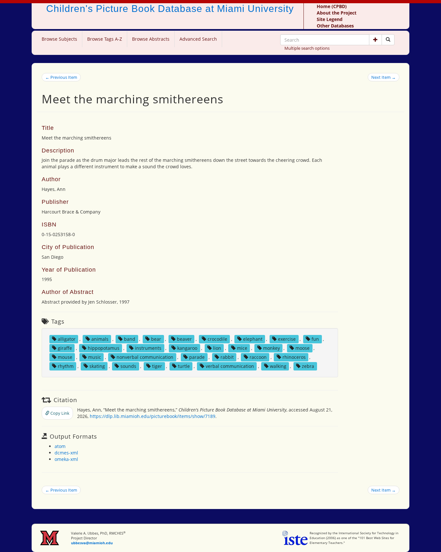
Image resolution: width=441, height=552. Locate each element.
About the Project (336, 13)
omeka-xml (66, 459)
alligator (67, 339)
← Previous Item (61, 77)
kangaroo (187, 348)
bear (156, 339)
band (129, 339)
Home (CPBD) (332, 6)
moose (302, 348)
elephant (252, 339)
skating (97, 366)
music (94, 357)
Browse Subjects (59, 39)
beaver (184, 339)
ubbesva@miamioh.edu (92, 542)
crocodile (217, 339)
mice (242, 348)
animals (99, 339)
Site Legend (330, 19)
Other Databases (335, 26)
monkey (271, 348)
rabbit (227, 357)
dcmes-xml (66, 453)
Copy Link (59, 413)
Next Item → (383, 77)
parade (197, 357)
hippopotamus (103, 348)
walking (278, 366)
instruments (148, 348)
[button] (375, 39)
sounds (128, 366)
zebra (308, 366)
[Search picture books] (388, 39)
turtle (184, 366)
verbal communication (230, 366)
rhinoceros (294, 357)
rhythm (66, 366)
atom (60, 446)
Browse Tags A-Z (104, 39)
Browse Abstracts (150, 39)
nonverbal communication (145, 357)
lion (217, 348)
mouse (65, 357)
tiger (157, 366)
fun (315, 339)
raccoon (258, 357)
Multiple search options (307, 48)
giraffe (65, 348)
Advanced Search (198, 39)
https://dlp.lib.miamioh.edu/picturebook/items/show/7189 (152, 416)
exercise (287, 339)
